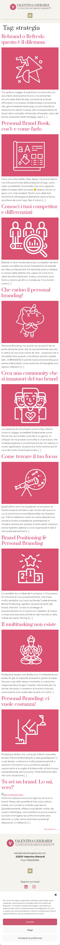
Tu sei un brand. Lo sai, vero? (27, 785)
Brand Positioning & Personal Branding (23, 541)
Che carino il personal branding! (25, 293)
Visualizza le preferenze (30, 938)
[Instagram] (34, 886)
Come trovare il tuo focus (29, 456)
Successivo (51, 829)
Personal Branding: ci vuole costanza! (25, 701)
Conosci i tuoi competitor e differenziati (29, 209)
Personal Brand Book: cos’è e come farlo (25, 126)
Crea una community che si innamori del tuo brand (29, 376)
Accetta (30, 922)
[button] (55, 894)
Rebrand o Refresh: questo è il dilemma (23, 39)
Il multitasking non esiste (28, 624)
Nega (30, 930)
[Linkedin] (26, 886)
